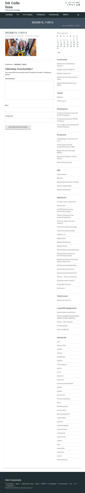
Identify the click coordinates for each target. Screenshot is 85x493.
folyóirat (60, 361)
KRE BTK (60, 178)
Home (64, 25)
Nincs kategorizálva (63, 414)
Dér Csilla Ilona (12, 5)
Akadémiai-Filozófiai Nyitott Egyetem (66, 65)
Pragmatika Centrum (64, 284)
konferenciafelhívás (63, 399)
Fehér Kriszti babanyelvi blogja (67, 227)
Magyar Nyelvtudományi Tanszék (68, 182)
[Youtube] (77, 5)
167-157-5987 (74, 3)
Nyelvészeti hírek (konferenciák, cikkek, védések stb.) (67, 260)
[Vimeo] (79, 5)
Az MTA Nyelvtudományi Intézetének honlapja (65, 210)
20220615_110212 (15, 64)
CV (18, 15)
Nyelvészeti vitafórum (64, 300)
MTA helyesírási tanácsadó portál (68, 250)
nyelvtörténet (61, 437)
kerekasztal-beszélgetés (65, 383)
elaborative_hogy (27, 483)
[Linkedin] (72, 5)
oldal (58, 444)
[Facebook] (67, 5)
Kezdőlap (9, 15)
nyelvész (60, 421)
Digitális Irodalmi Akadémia (66, 69)
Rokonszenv (61, 288)
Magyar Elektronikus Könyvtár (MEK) (66, 84)
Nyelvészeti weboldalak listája (66, 265)
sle (71, 483)
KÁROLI (66, 15)
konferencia (61, 395)
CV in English (27, 15)
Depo (17, 483)
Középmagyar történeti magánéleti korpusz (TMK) (65, 146)
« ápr (58, 52)
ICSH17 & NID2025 (63, 329)
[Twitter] (70, 5)
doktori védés (61, 345)
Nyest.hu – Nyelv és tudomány (67, 277)
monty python (61, 410)
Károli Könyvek (61, 174)
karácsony (60, 380)
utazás (59, 456)
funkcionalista (61, 364)
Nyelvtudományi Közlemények (67, 273)
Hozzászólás (10, 78)
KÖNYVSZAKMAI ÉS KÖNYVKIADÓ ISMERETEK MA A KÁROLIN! (68, 317)
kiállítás (59, 387)
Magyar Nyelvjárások (64, 242)
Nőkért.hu (60, 97)
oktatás (59, 441)
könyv (59, 402)
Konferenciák (54, 15)
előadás (59, 349)
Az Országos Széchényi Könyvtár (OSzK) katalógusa (68, 126)
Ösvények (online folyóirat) (66, 280)
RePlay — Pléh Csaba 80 (65, 322)
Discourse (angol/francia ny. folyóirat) (66, 222)
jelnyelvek (60, 376)
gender (59, 368)
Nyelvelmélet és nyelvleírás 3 (66, 312)
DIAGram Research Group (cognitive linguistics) (65, 216)
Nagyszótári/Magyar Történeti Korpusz (67, 157)
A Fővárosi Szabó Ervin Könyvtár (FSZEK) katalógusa (67, 114)
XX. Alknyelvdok (62, 326)
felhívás (59, 353)
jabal (37, 483)
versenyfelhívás (62, 460)
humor (59, 372)
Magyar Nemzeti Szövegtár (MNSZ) (66, 152)
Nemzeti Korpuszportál (64, 162)
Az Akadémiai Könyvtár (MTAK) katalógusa (67, 120)
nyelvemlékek (61, 418)
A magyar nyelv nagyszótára (66, 202)
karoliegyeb (52, 483)
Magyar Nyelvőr (62, 246)
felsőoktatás (61, 357)
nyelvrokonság (62, 429)
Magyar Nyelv (61, 238)
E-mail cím (9, 116)
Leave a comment (33, 36)
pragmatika (61, 448)
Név (7, 105)
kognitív (59, 391)
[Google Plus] (74, 5)
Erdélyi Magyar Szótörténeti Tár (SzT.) (67, 140)
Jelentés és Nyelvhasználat (66, 231)
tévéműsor (60, 452)
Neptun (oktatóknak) (63, 189)
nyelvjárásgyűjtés (62, 425)
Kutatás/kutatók (62, 406)
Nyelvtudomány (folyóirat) (65, 269)
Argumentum (61, 205)
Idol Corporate (13, 480)
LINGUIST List (61, 234)
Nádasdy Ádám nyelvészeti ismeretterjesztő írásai (66, 254)
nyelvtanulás (61, 433)
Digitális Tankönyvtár (64, 73)
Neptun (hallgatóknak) (64, 186)
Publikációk (41, 15)
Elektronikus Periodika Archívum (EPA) (67, 78)
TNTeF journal (61, 101)
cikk (58, 341)
